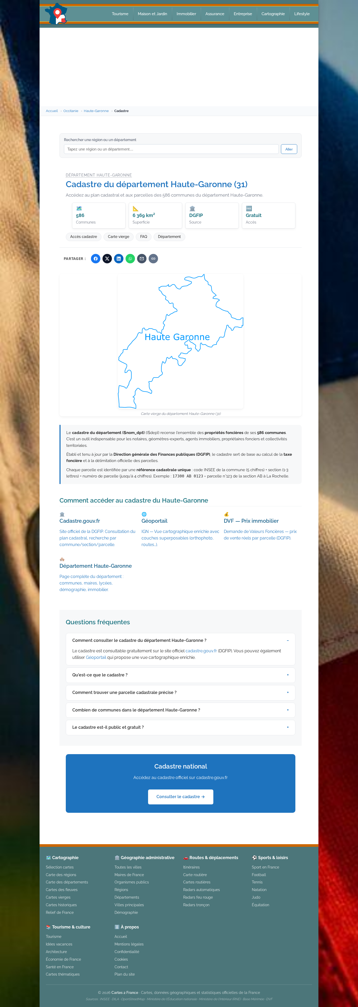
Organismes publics (132, 882)
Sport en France (265, 867)
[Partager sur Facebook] (95, 258)
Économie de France (63, 959)
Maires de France (129, 874)
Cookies (121, 959)
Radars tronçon (196, 905)
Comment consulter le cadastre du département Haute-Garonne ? (139, 640)
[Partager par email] (142, 258)
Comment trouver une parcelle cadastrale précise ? (124, 692)
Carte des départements (67, 882)
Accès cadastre (83, 237)
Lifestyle (302, 14)
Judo (256, 897)
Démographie (126, 912)
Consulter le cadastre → (180, 796)
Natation (259, 889)
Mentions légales (129, 944)
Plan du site (125, 974)
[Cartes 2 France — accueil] (56, 14)
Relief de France (60, 912)
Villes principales (129, 905)
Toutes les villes (128, 867)
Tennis (257, 882)
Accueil (52, 111)
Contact (121, 967)
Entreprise (243, 14)
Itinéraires (191, 867)
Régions (121, 889)
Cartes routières (196, 882)
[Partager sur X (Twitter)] (107, 258)
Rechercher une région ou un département (100, 140)
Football (259, 874)
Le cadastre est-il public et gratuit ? (108, 727)
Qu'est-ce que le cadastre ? (100, 674)
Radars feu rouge (198, 897)
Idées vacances (59, 944)
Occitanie (70, 111)
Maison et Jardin (152, 14)
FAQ (143, 237)
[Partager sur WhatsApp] (130, 258)
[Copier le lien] (153, 258)
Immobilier (186, 14)
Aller (289, 149)
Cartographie (273, 14)
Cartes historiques (61, 905)
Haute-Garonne (96, 111)
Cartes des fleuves (62, 889)
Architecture (56, 951)
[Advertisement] (179, 67)
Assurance (214, 14)
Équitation (260, 905)
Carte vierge (118, 237)
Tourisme (120, 14)
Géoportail (96, 657)
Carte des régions (61, 874)
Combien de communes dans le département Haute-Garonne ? (136, 710)
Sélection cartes (60, 867)
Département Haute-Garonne (99, 175)
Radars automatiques (201, 889)
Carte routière (195, 874)
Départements (127, 897)
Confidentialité (127, 951)
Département (169, 237)
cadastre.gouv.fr (201, 650)
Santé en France (60, 967)
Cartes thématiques (63, 974)
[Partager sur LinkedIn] (118, 258)
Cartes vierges (58, 897)
